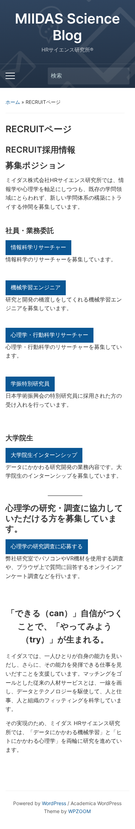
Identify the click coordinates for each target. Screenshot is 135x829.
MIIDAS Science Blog (67, 27)
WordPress (54, 803)
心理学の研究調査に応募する (47, 546)
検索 (121, 76)
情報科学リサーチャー (38, 247)
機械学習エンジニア (36, 287)
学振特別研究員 (30, 384)
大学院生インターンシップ (44, 455)
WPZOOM (79, 811)
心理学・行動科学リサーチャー (49, 335)
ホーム (13, 102)
